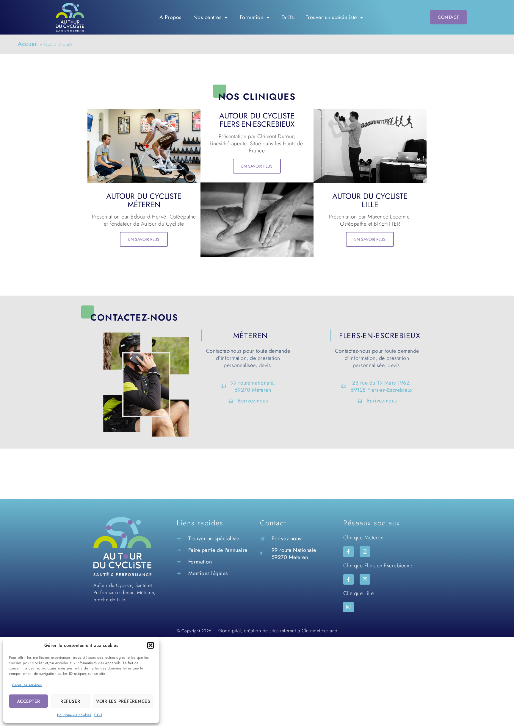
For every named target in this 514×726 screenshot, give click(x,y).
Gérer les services (27, 685)
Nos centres (207, 17)
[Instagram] (365, 551)
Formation (252, 17)
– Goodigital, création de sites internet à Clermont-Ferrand (274, 630)
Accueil (28, 44)
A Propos (170, 17)
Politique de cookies (74, 715)
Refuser (70, 701)
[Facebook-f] (348, 551)
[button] (150, 645)
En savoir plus (143, 239)
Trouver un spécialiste (331, 17)
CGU (98, 715)
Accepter (28, 701)
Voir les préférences (123, 701)
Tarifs (288, 17)
